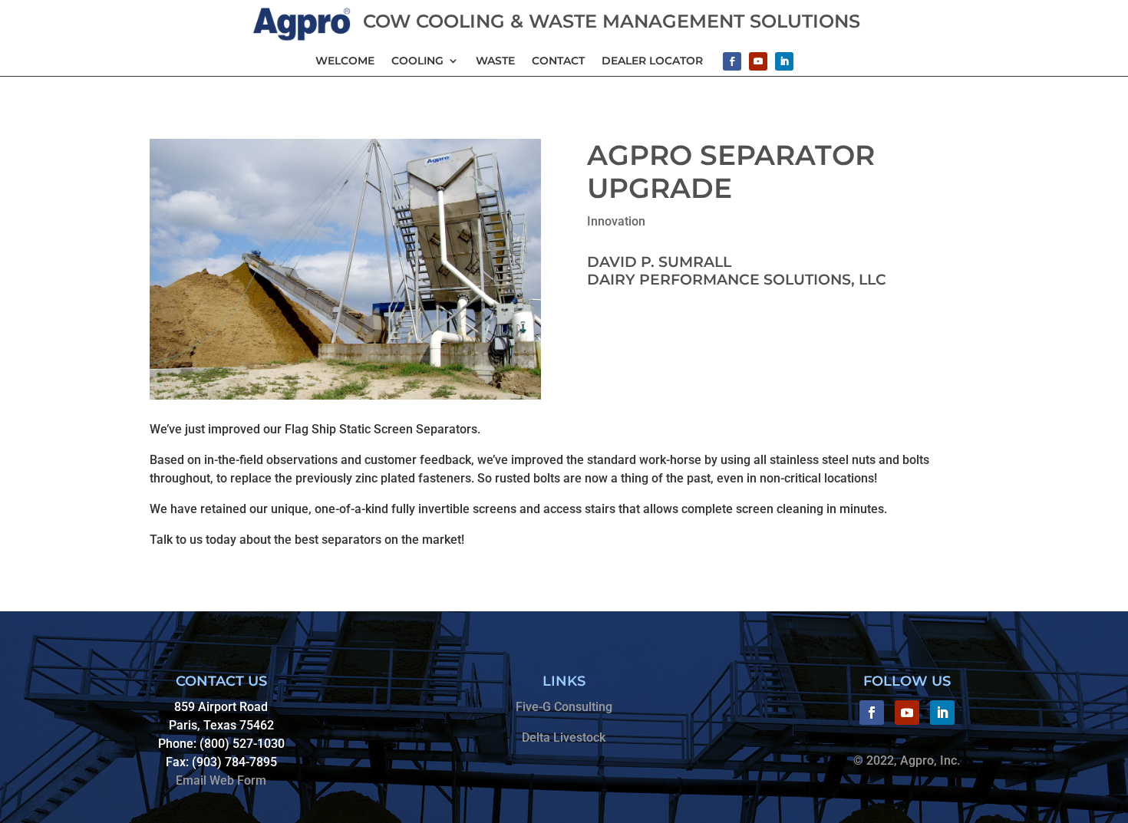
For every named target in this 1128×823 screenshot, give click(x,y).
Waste (495, 60)
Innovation (616, 221)
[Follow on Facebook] (732, 61)
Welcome (344, 60)
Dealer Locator (652, 60)
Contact (558, 60)
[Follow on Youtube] (758, 61)
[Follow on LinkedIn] (784, 61)
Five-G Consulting (564, 707)
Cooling (417, 60)
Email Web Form (221, 780)
